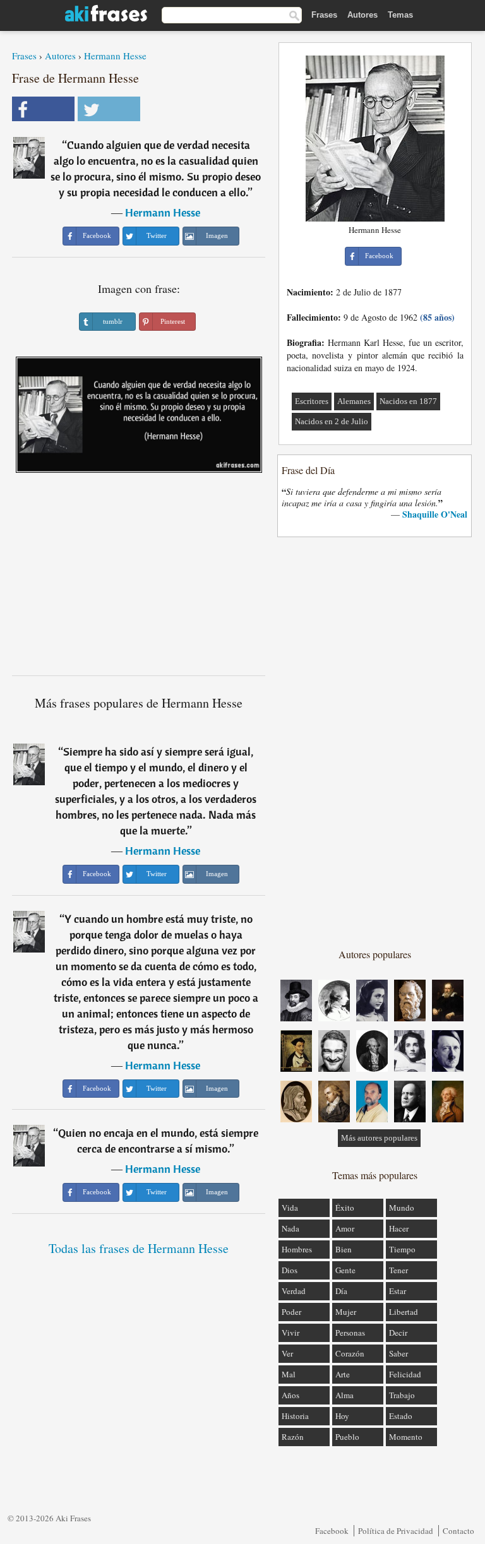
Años (290, 1395)
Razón (293, 1436)
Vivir (290, 1332)
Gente (345, 1270)
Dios (289, 1270)
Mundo (401, 1207)
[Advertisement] (139, 578)
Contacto (458, 1530)
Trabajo (402, 1395)
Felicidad (405, 1374)
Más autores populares (379, 1138)
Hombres (297, 1249)
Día (341, 1291)
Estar (397, 1291)
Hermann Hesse (115, 55)
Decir (398, 1332)
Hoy (342, 1416)
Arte (342, 1374)
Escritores (311, 401)
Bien (343, 1249)
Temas (400, 15)
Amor (344, 1228)
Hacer (399, 1228)
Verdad (294, 1291)
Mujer (345, 1311)
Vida (290, 1207)
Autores (362, 15)
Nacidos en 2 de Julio (331, 421)
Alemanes (354, 401)
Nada (290, 1228)
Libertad (403, 1311)
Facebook (332, 1530)
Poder (291, 1311)
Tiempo (402, 1249)
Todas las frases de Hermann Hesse (139, 1248)
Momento (405, 1436)
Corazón (349, 1353)
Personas (350, 1332)
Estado (400, 1416)
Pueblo (347, 1436)
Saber (398, 1353)
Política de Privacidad (395, 1530)
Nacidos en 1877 (408, 401)
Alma (344, 1395)
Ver (287, 1353)
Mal (289, 1374)
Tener (398, 1270)
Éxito (344, 1207)
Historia (295, 1416)
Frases (324, 15)
